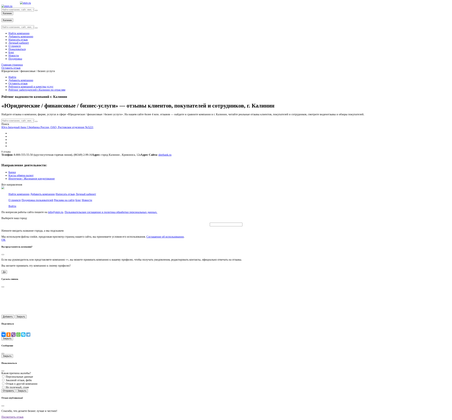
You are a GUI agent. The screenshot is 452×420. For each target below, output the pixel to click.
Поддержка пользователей (37, 200)
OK (3, 239)
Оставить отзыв (18, 83)
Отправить (8, 390)
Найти (12, 77)
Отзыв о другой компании (21, 383)
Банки (12, 172)
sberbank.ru (164, 154)
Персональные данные (19, 376)
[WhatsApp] (18, 334)
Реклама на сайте (64, 200)
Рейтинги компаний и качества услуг (30, 86)
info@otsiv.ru (55, 212)
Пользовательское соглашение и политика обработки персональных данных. (111, 212)
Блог (78, 200)
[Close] (2, 254)
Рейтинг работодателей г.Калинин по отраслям (36, 89)
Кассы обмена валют (21, 175)
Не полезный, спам (17, 387)
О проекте (14, 200)
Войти (12, 206)
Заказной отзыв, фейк (19, 380)
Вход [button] (4, 16)
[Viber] (13, 334)
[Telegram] (28, 334)
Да (4, 272)
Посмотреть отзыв (12, 416)
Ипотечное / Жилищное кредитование (31, 178)
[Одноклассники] (8, 334)
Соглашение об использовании (165, 236)
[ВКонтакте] (3, 334)
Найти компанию (18, 194)
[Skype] (23, 334)
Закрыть (20, 316)
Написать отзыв (65, 194)
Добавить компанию (20, 80)
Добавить (8, 316)
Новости (87, 200)
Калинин (7, 13)
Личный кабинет (86, 194)
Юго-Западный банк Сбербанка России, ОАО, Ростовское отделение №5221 (47, 127)
